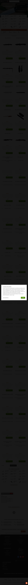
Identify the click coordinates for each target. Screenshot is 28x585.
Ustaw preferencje (5, 297)
